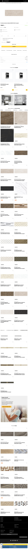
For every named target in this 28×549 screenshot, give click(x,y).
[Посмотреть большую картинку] (14, 13)
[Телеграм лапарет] (17, 540)
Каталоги (2, 525)
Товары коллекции (19, 50)
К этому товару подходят (9, 50)
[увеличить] (3, 89)
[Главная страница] (5, 1)
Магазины (2, 518)
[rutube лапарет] (15, 540)
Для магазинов (16, 517)
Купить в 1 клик (14, 44)
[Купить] (13, 89)
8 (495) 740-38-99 (12, 530)
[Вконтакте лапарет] (10, 540)
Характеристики (3, 50)
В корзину (14, 46)
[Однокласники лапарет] (12, 540)
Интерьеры (14, 50)
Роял (26, 62)
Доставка (2, 521)
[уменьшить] (1, 89)
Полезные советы (16, 524)
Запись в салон (1, 544)
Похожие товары (25, 50)
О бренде (2, 524)
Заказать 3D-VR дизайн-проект (6, 406)
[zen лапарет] (14, 540)
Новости (15, 525)
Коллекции (2, 517)
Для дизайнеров (16, 518)
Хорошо (15, 547)
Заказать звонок (9, 534)
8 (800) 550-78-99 (3, 530)
